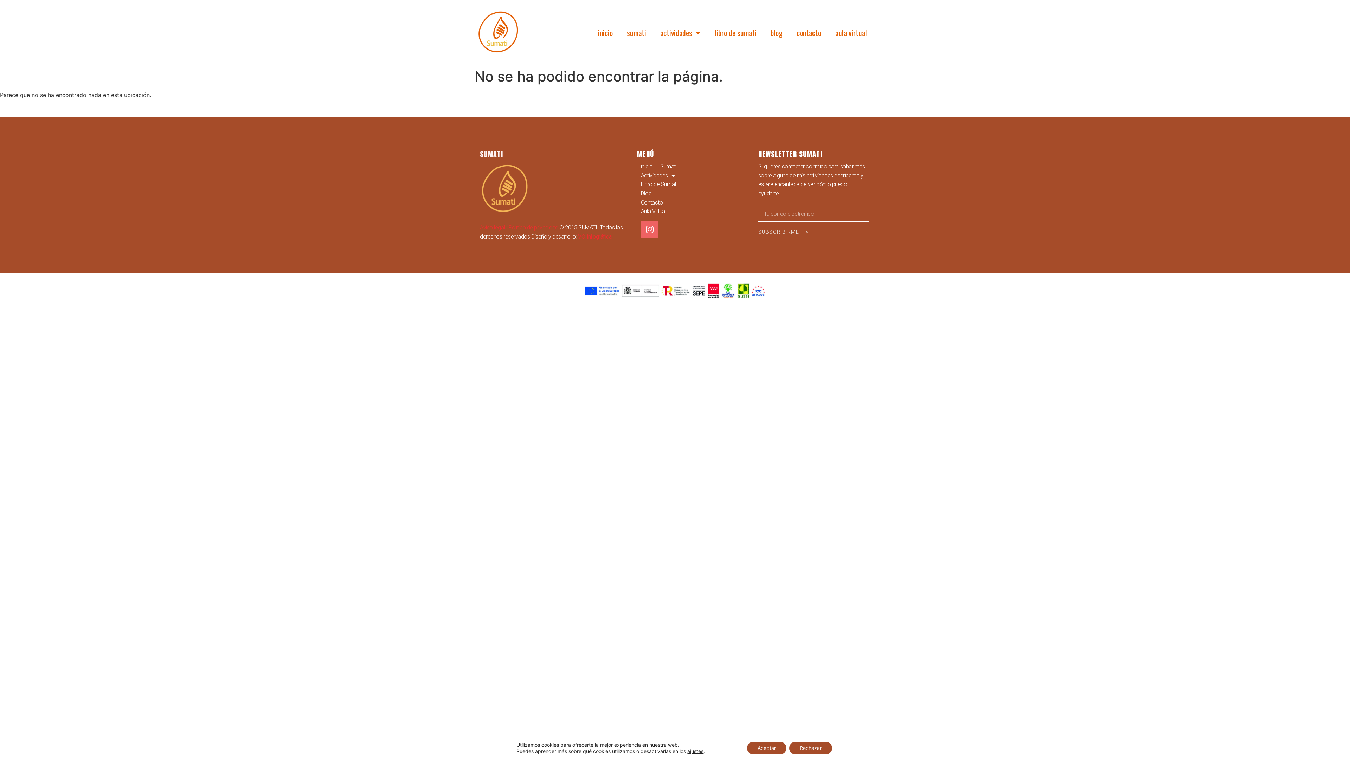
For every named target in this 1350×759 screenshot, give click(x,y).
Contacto (809, 32)
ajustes (695, 751)
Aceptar (767, 748)
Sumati (636, 32)
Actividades (676, 32)
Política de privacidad (533, 227)
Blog (777, 32)
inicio (605, 32)
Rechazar (811, 748)
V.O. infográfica (595, 236)
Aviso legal (492, 227)
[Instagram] (649, 229)
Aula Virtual (851, 32)
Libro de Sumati (736, 32)
